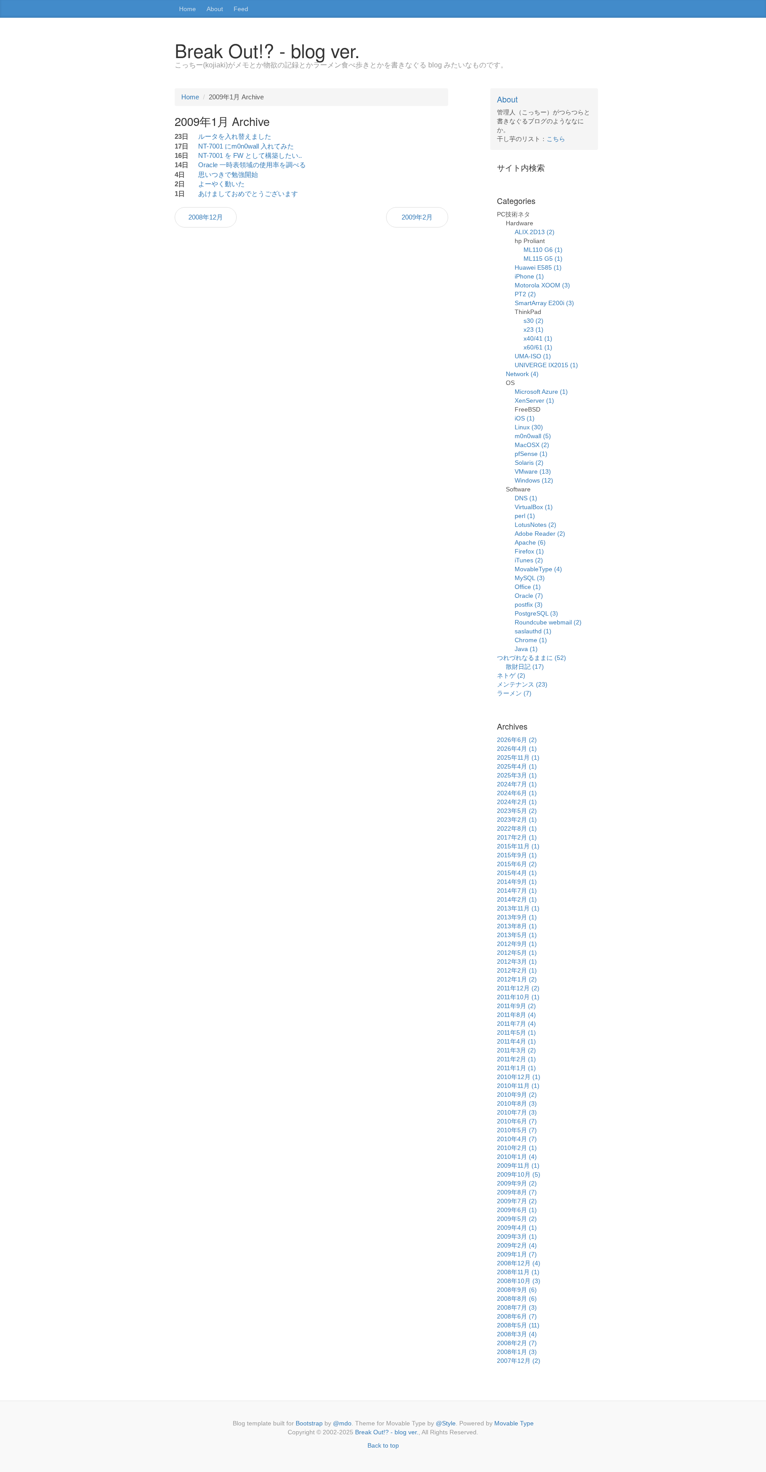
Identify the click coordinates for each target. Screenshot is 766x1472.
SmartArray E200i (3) (544, 302)
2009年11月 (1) (518, 1165)
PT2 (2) (525, 294)
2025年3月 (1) (517, 775)
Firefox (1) (529, 551)
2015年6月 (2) (517, 863)
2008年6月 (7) (517, 1316)
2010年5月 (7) (517, 1130)
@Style (446, 1423)
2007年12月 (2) (518, 1360)
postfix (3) (529, 604)
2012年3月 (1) (517, 961)
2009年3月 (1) (517, 1236)
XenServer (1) (534, 400)
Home (187, 8)
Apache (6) (530, 542)
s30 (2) (533, 320)
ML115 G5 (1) (543, 258)
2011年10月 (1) (518, 997)
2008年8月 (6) (517, 1298)
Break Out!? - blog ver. (386, 1432)
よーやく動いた (221, 184)
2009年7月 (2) (517, 1201)
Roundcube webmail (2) (548, 622)
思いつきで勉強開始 (228, 174)
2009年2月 (417, 217)
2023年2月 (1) (517, 819)
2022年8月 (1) (517, 828)
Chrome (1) (531, 640)
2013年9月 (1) (517, 917)
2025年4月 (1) (517, 766)
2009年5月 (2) (517, 1218)
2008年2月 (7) (517, 1342)
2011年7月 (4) (516, 1023)
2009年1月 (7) (517, 1254)
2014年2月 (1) (517, 899)
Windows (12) (534, 480)
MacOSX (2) (532, 444)
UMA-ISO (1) (533, 356)
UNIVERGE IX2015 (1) (546, 365)
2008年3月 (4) (517, 1334)
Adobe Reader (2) (540, 533)
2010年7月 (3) (517, 1112)
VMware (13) (533, 471)
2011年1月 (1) (516, 1068)
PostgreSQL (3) (536, 613)
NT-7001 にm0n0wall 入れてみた (246, 146)
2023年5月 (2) (517, 810)
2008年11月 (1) (518, 1272)
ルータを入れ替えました (234, 136)
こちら (556, 138)
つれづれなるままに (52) (531, 657)
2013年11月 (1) (518, 908)
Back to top (383, 1445)
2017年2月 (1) (517, 837)
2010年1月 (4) (517, 1156)
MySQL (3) (530, 577)
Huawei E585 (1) (538, 267)
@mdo (342, 1423)
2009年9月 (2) (517, 1183)
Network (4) (522, 373)
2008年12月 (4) (518, 1263)
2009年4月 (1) (517, 1227)
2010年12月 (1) (518, 1076)
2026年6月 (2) (517, 739)
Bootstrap (309, 1423)
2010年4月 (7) (517, 1138)
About (215, 8)
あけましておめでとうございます (248, 193)
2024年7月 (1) (517, 784)
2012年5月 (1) (517, 952)
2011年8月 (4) (516, 1014)
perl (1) (525, 515)
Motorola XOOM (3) (542, 285)
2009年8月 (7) (517, 1192)
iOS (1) (525, 418)
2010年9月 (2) (517, 1094)
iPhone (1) (529, 276)
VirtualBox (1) (534, 506)
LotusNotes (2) (535, 524)
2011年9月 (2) (516, 1005)
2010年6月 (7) (517, 1121)
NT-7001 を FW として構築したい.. (250, 155)
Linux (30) (529, 427)
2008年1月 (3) (517, 1351)
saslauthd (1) (533, 631)
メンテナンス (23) (522, 684)
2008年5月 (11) (518, 1325)
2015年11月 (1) (518, 846)
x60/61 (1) (538, 347)
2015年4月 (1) (517, 872)
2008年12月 (205, 217)
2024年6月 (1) (517, 793)
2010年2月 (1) (517, 1147)
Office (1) (528, 586)
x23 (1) (533, 329)
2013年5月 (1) (517, 934)
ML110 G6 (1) (543, 249)
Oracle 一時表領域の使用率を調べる (252, 165)
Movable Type (514, 1423)
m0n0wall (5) (533, 436)
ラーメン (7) (514, 693)
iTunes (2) (529, 560)
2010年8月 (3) (517, 1103)
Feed (241, 8)
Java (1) (526, 648)
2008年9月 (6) (517, 1289)
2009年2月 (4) (517, 1245)
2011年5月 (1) (516, 1032)
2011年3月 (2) (516, 1050)
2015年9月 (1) (517, 855)
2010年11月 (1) (518, 1085)
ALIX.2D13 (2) (535, 232)
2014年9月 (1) (517, 881)
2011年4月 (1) (516, 1041)
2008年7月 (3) (517, 1307)
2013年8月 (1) (517, 926)
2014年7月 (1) (517, 890)
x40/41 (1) (538, 338)
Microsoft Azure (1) (541, 391)
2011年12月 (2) (518, 988)
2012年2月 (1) (517, 970)
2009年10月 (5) (518, 1174)
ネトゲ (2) (511, 675)
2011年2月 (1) (516, 1059)
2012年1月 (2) (517, 979)
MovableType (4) (538, 569)
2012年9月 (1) (517, 943)
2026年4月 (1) (517, 748)
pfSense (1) (531, 453)
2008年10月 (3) (518, 1280)
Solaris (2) (529, 462)
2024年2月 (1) (517, 801)
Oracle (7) (529, 595)
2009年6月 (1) (517, 1209)
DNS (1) (526, 498)
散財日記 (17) (525, 666)
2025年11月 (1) (518, 757)
